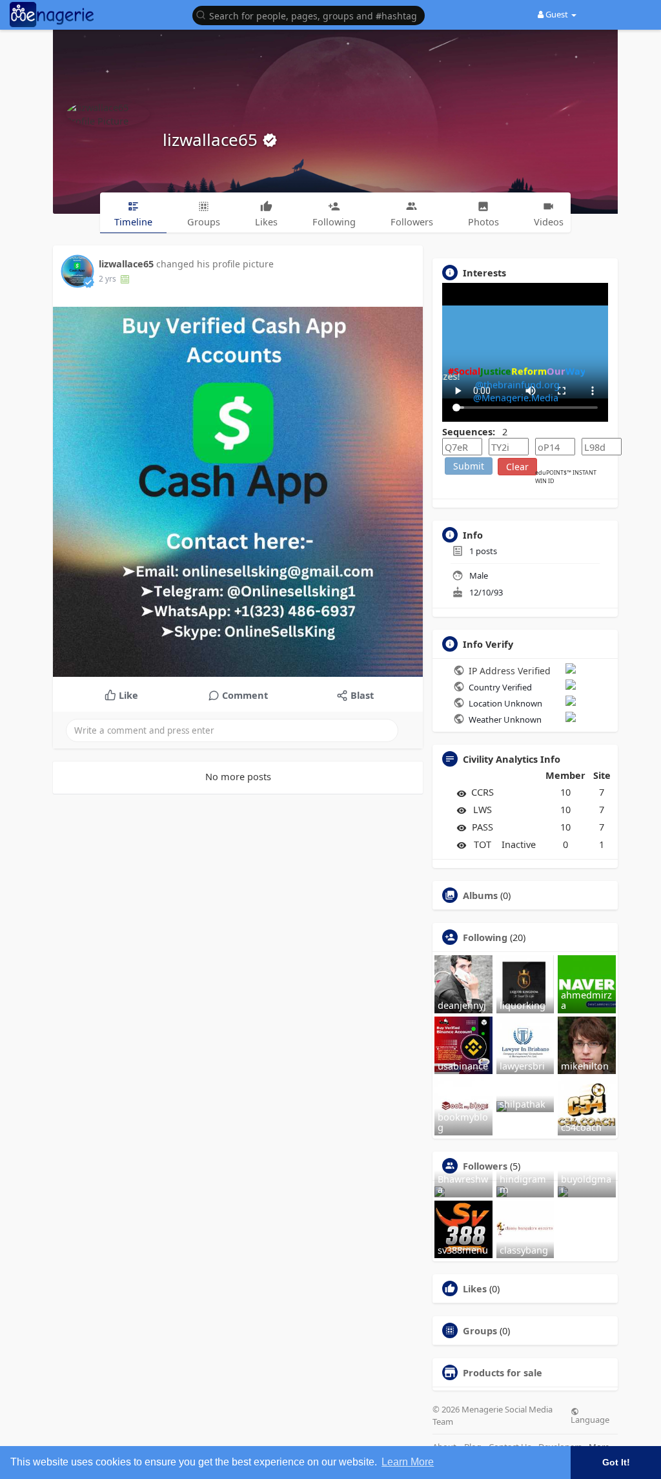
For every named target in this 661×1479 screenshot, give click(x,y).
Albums (480, 895)
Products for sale (502, 1372)
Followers (485, 1166)
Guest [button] (557, 14)
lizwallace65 (212, 139)
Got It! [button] (616, 1462)
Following (485, 937)
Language (590, 1419)
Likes (475, 1288)
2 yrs (107, 278)
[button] (312, 14)
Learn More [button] (407, 1461)
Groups (480, 1330)
